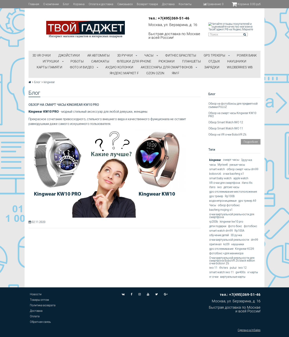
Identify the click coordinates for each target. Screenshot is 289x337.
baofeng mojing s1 (221, 209)
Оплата (35, 316)
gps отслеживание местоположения (233, 191)
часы (212, 164)
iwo (219, 187)
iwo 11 (213, 267)
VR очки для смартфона (224, 182)
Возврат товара (147, 4)
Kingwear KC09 (244, 248)
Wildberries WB (240, 67)
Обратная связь (40, 321)
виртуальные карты (232, 276)
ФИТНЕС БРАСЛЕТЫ (180, 55)
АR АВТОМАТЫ (98, 55)
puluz (233, 267)
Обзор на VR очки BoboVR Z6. (227, 134)
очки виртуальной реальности (229, 239)
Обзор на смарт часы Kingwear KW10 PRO (64, 105)
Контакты (185, 4)
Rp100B (230, 196)
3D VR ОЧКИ (41, 55)
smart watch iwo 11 (221, 272)
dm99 (254, 239)
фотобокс (250, 226)
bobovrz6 (215, 173)
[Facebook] (131, 294)
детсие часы (231, 187)
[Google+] (166, 294)
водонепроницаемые (223, 200)
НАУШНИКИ (236, 61)
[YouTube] (148, 294)
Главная (34, 4)
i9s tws (223, 267)
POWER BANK (247, 55)
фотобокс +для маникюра (226, 253)
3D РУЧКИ (125, 55)
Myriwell (223, 164)
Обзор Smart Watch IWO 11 (225, 128)
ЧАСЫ (149, 55)
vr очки (213, 276)
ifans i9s (247, 182)
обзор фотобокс (229, 205)
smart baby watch (220, 178)
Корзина (79, 4)
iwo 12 (242, 267)
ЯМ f (175, 73)
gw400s (241, 272)
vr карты (252, 272)
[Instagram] (139, 294)
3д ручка (246, 160)
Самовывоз (125, 4)
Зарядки (211, 67)
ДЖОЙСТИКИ (69, 55)
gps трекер (216, 196)
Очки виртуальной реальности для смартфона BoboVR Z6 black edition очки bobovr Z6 (232, 260)
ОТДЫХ (214, 61)
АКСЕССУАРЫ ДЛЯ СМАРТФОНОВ (167, 67)
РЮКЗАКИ (167, 61)
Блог (66, 4)
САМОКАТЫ (100, 61)
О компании (51, 4)
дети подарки (217, 226)
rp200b (213, 221)
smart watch (217, 169)
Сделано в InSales (249, 330)
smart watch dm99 (221, 230)
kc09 (226, 244)
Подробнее (251, 141)
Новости (35, 294)
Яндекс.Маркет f (124, 73)
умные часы (237, 164)
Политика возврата (42, 305)
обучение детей (219, 235)
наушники (237, 244)
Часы (212, 205)
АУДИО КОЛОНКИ (119, 67)
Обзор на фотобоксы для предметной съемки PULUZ (233, 105)
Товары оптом (39, 299)
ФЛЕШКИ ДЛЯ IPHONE (134, 61)
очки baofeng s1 (233, 173)
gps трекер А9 (247, 200)
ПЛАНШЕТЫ (191, 61)
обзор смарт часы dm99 (242, 169)
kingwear (215, 160)
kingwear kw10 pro (231, 221)
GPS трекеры (214, 55)
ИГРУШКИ (51, 61)
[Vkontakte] (123, 294)
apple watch (240, 178)
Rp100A (239, 230)
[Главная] (30, 82)
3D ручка (236, 235)
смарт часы (231, 160)
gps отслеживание (221, 248)
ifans (212, 187)
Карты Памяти (49, 67)
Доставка (168, 4)
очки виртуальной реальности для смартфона (231, 216)
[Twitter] (156, 294)
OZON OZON (155, 73)
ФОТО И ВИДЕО (82, 67)
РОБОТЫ (77, 61)
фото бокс (235, 226)
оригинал (215, 244)
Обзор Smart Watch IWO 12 (225, 122)
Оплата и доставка (101, 4)
